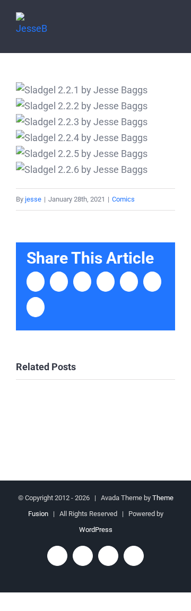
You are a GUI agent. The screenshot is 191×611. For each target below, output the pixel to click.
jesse (33, 199)
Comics (123, 199)
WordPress (95, 530)
